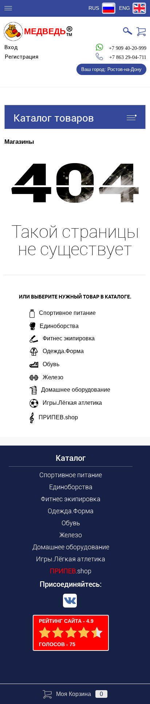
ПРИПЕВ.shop (58, 417)
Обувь (51, 364)
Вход (11, 47)
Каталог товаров (53, 118)
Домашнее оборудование (75, 390)
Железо (53, 377)
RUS (93, 8)
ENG (124, 8)
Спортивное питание (67, 313)
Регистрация (22, 57)
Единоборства (59, 326)
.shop (70, 571)
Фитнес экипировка (69, 338)
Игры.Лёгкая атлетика (72, 403)
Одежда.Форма (63, 351)
